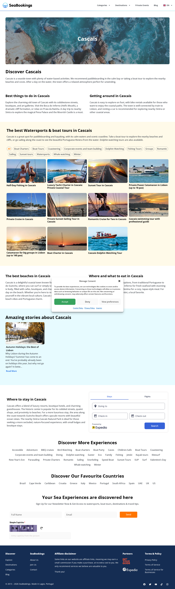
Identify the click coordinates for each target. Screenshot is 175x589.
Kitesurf (156, 454)
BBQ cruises (47, 449)
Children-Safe (125, 449)
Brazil (23, 483)
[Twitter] (150, 584)
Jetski (129, 454)
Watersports (43, 154)
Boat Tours (38, 148)
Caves (111, 449)
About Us (34, 560)
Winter (77, 154)
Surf (144, 459)
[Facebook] (144, 584)
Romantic (162, 148)
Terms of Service (152, 564)
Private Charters (51, 459)
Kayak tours (142, 454)
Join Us (33, 564)
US (154, 483)
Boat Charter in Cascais (60, 252)
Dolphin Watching (114, 148)
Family (108, 454)
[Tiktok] (161, 584)
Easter (91, 454)
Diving (59, 454)
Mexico (92, 483)
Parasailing (34, 459)
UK (147, 483)
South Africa (118, 483)
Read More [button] (11, 371)
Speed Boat (108, 459)
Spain (132, 483)
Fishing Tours (135, 148)
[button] (119, 281)
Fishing (119, 454)
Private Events (142, 5)
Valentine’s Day (158, 459)
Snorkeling (92, 459)
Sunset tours (26, 154)
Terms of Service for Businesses (154, 571)
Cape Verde (35, 483)
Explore (8, 560)
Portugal (104, 483)
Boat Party (98, 449)
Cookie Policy (78, 308)
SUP (137, 459)
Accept (65, 301)
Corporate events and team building (83, 148)
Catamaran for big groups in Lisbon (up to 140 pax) (26, 254)
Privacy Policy (89, 308)
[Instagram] (167, 584)
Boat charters (83, 449)
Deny (87, 301)
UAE (140, 483)
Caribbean (50, 483)
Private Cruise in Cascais (20, 219)
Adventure (32, 449)
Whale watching (62, 154)
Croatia (62, 483)
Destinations (121, 5)
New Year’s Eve (17, 459)
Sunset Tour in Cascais (100, 185)
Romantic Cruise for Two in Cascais (107, 219)
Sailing (12, 154)
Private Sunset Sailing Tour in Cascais (63, 220)
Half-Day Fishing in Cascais (21, 185)
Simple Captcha (17, 522)
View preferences (110, 301)
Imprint (99, 308)
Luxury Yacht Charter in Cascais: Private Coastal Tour (65, 186)
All (9, 148)
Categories (102, 5)
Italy (83, 483)
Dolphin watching (75, 454)
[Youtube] (156, 584)
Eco (100, 454)
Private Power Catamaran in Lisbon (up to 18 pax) (148, 186)
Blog (156, 5)
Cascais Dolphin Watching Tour (105, 252)
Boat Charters (21, 148)
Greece (73, 483)
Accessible (17, 449)
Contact (33, 569)
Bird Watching (64, 449)
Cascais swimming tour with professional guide (144, 220)
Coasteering (54, 148)
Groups (149, 148)
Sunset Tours (124, 459)
